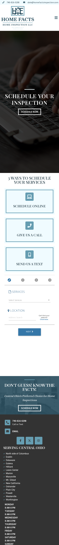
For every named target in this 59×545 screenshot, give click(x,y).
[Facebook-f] (20, 440)
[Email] (7, 431)
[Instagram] (38, 440)
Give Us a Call (29, 235)
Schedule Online (29, 206)
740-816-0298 (19, 420)
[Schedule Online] (29, 197)
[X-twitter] (29, 440)
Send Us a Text (29, 264)
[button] (47, 17)
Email (15, 431)
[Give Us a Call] (29, 225)
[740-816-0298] (7, 422)
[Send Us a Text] (29, 254)
